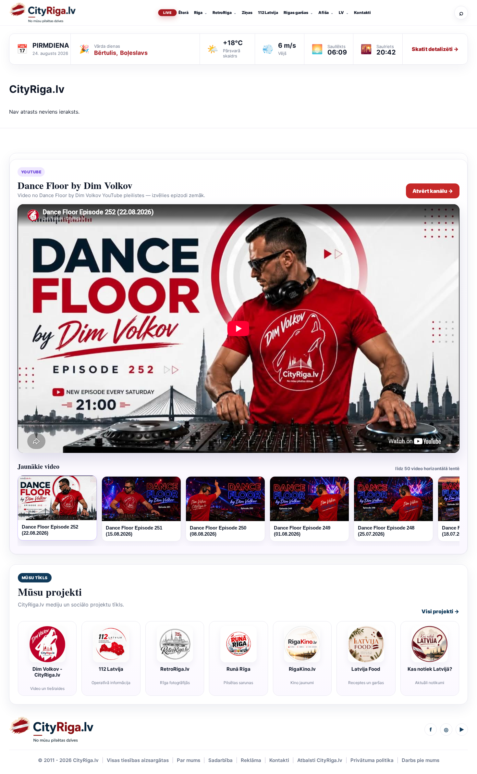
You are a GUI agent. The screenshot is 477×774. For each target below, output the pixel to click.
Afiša (323, 12)
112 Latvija (268, 12)
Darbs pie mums (420, 760)
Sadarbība (220, 760)
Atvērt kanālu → (432, 191)
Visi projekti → (440, 611)
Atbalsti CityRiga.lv (319, 760)
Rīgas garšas (296, 12)
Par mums (188, 760)
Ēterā (183, 12)
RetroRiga (222, 12)
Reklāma (251, 760)
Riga (198, 12)
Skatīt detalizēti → (435, 49)
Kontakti (362, 12)
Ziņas (247, 12)
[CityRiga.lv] (51, 730)
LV (341, 12)
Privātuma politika (372, 760)
